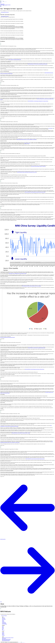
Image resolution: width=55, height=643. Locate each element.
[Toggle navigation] (0, 3)
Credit (3, 628)
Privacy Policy (4, 619)
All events (3, 635)
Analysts (3, 621)
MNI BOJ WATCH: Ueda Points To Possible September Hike (36, 347)
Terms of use (3, 618)
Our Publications (4, 623)
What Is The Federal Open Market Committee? (7, 637)
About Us (4, 4)
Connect (1, 4)
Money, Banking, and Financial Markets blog (15, 59)
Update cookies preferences (13, 642)
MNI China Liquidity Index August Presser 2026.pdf (7, 337)
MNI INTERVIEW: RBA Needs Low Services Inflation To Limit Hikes (26, 139)
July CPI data (50, 128)
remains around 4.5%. (27, 143)
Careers (9, 4)
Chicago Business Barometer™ (6, 640)
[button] (27, 1)
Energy (3, 626)
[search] (0, 2)
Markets (3, 627)
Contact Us (6, 4)
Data (2, 629)
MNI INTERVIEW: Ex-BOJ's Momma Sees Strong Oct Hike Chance (34, 369)
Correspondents (4, 622)
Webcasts (3, 634)
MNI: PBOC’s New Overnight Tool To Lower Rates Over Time (17, 273)
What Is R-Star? (4, 638)
